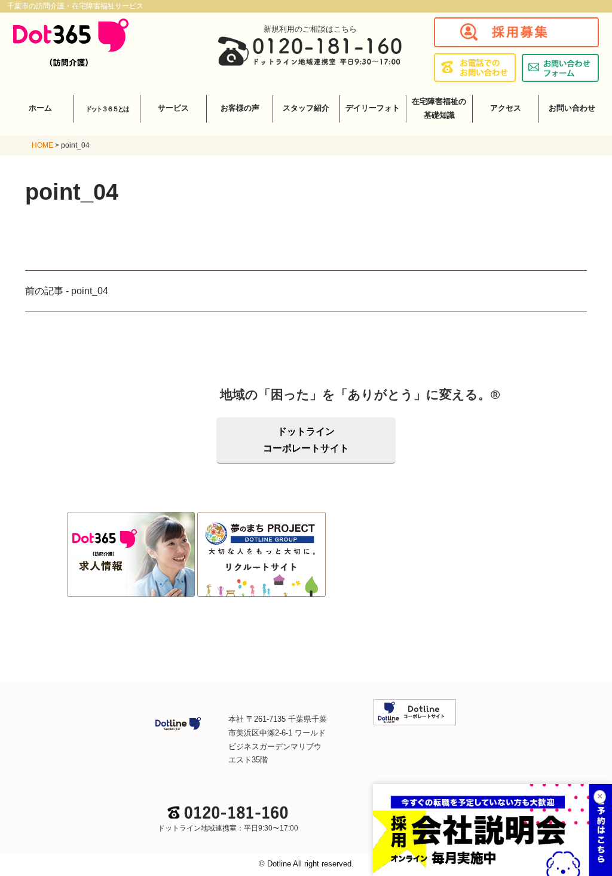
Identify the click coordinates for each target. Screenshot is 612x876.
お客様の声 (240, 107)
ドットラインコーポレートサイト (306, 439)
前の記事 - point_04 (66, 291)
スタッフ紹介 (306, 107)
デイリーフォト (372, 107)
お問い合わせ (572, 107)
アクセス (505, 107)
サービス (173, 107)
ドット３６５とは (106, 108)
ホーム (40, 107)
